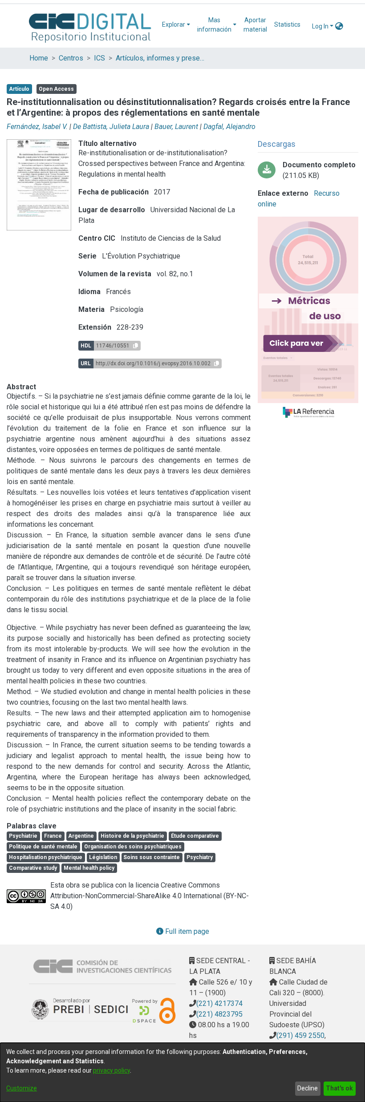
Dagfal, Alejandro (229, 126)
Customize (21, 1088)
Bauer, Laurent (176, 126)
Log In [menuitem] (320, 26)
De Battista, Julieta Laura (111, 126)
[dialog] (182, 1072)
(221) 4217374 (219, 1003)
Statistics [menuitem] (287, 24)
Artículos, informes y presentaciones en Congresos (160, 58)
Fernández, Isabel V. (37, 126)
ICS (99, 58)
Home (38, 58)
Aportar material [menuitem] (255, 24)
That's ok (339, 1088)
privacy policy (111, 1070)
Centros (71, 58)
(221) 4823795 (219, 1014)
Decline (307, 1088)
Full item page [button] (186, 931)
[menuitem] (176, 24)
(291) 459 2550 (300, 1035)
